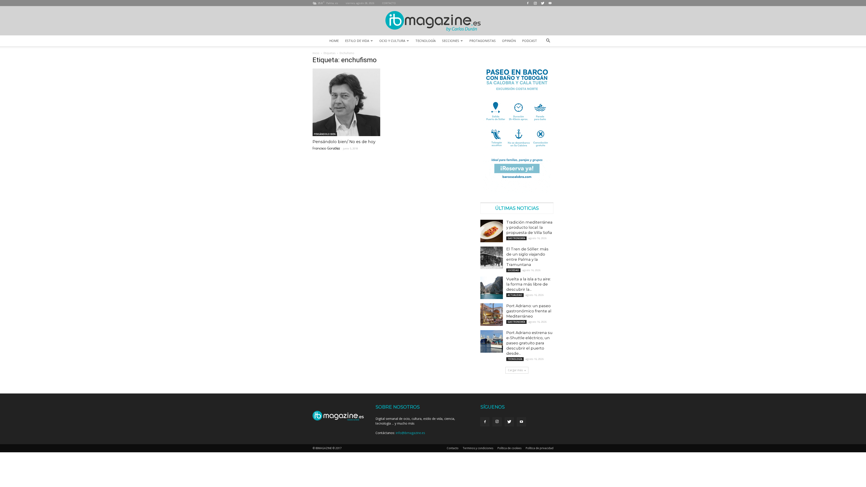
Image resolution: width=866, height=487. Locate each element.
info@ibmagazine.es (410, 433)
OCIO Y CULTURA (392, 41)
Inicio (316, 53)
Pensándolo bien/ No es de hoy (344, 141)
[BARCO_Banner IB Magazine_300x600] (517, 192)
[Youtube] (550, 3)
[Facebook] (527, 3)
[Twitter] (542, 3)
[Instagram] (535, 3)
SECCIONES (450, 41)
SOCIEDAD (513, 270)
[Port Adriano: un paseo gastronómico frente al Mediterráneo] (491, 314)
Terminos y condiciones (478, 448)
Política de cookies (509, 448)
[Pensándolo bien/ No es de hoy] (349, 102)
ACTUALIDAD (515, 295)
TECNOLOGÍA (425, 41)
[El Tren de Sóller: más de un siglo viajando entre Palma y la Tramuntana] (491, 258)
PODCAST (529, 41)
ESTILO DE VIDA (357, 41)
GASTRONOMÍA (516, 238)
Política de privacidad (539, 448)
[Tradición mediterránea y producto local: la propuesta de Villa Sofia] (491, 231)
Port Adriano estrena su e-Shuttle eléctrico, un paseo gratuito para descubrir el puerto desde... (529, 343)
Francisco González (326, 148)
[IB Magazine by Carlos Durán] (433, 21)
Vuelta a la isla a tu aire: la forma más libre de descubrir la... (528, 284)
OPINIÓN (509, 41)
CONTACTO (389, 3)
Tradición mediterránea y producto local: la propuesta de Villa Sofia (529, 227)
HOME (334, 41)
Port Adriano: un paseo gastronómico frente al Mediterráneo (528, 311)
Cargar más (515, 370)
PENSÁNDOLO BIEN (325, 134)
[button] (548, 40)
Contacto (452, 448)
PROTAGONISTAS (482, 41)
